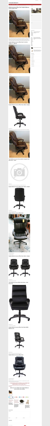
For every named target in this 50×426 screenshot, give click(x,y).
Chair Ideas (12, 394)
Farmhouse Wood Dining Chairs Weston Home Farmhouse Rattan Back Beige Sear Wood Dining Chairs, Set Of (37, 38)
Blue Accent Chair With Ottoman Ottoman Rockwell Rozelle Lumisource (37, 32)
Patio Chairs (32, 64)
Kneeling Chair (32, 61)
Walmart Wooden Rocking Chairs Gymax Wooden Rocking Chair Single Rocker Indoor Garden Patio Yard (37, 50)
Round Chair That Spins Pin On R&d (37, 47)
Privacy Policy (13, 4)
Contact (10, 4)
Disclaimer (17, 4)
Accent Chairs (32, 54)
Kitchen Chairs (32, 60)
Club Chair (32, 57)
